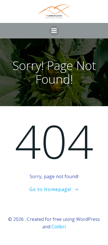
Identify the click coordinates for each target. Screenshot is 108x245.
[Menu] (54, 31)
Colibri (59, 226)
